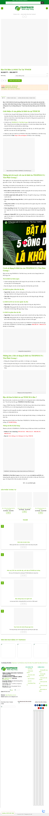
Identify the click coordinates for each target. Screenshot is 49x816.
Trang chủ (16, 14)
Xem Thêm (23, 547)
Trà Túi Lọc (45, 662)
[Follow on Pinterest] (34, 0)
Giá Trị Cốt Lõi (31, 678)
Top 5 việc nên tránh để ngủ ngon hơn (23, 627)
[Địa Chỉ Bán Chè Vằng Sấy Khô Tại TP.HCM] (8, 499)
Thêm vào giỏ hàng (14, 80)
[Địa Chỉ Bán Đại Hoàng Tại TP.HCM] (40, 499)
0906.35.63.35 (8, 87)
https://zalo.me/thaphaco (21, 135)
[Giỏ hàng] (47, 8)
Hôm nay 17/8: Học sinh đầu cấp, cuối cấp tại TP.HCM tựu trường (23, 570)
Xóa (47, 73)
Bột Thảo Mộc (38, 662)
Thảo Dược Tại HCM (16, 662)
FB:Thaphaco (4, 88)
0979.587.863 (14, 87)
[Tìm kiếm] (42, 3)
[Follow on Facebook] (28, 0)
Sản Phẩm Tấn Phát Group (28, 14)
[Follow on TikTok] (29, 0)
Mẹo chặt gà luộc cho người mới (23, 598)
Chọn (8, 512)
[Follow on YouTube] (43, 708)
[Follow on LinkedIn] (35, 0)
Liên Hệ (29, 680)
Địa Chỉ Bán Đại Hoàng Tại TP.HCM (40, 509)
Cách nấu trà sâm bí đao (23, 542)
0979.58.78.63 (8, 86)
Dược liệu (24, 662)
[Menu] (2, 8)
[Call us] (33, 0)
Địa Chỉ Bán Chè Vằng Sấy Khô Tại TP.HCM (8, 509)
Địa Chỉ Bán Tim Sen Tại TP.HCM (24, 508)
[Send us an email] (44, 705)
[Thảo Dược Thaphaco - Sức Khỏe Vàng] (24, 8)
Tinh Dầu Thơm (31, 662)
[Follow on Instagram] (38, 705)
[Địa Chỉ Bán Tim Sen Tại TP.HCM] (24, 499)
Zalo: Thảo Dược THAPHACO (14, 88)
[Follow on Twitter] (30, 0)
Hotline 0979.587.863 (8, 813)
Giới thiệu (30, 668)
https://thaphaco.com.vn (10, 695)
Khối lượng (3, 75)
